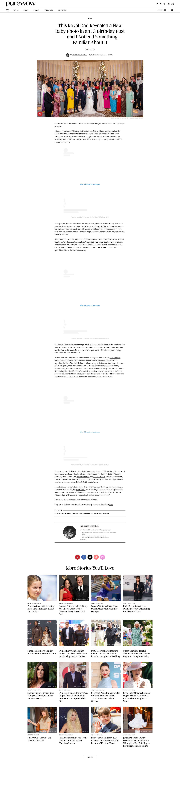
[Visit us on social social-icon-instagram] (168, 4)
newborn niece (108, 134)
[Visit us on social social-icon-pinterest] (160, 4)
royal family (80, 490)
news (90, 18)
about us (62, 10)
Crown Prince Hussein (101, 131)
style (16, 10)
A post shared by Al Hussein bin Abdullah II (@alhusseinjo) (90, 217)
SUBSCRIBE (162, 10)
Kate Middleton (83, 477)
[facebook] (3, 32)
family (36, 10)
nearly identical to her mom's (106, 242)
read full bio (83, 539)
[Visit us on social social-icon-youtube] (172, 4)
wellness (49, 10)
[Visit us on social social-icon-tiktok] (157, 4)
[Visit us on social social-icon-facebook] (164, 4)
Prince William (99, 477)
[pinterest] (40, 113)
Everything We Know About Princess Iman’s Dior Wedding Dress (82, 513)
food (26, 10)
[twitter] (3, 38)
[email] (3, 49)
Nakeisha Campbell (79, 55)
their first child (104, 360)
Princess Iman (60, 131)
